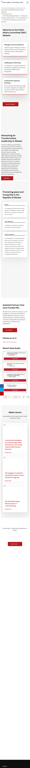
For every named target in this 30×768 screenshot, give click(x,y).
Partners (4, 766)
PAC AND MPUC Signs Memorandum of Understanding (12, 504)
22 (19, 397)
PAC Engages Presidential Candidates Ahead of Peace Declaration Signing (14, 475)
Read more (8, 452)
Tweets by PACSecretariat (10, 342)
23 (23, 397)
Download (15, 358)
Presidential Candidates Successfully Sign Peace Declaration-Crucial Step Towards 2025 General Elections (13, 445)
